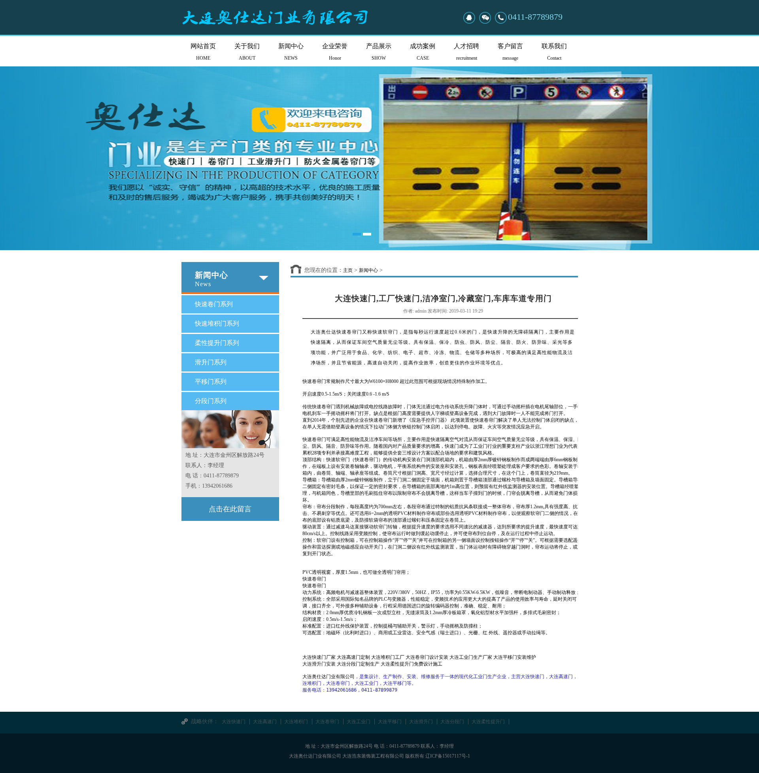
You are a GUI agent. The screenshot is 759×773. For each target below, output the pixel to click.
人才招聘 (466, 52)
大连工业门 (358, 721)
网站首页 (203, 52)
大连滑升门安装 (319, 664)
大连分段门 (452, 721)
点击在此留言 (230, 509)
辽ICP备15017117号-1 (447, 756)
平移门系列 (211, 381)
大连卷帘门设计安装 (427, 657)
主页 (348, 270)
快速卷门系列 (214, 304)
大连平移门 (390, 721)
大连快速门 (233, 721)
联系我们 (554, 52)
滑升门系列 (211, 362)
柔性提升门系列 (217, 342)
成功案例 (422, 52)
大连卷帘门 (327, 721)
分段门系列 (211, 401)
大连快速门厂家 (319, 657)
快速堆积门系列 (217, 323)
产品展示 (378, 52)
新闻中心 (291, 52)
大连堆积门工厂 (387, 657)
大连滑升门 (421, 721)
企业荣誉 (334, 52)
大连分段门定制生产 (358, 664)
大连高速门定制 (353, 657)
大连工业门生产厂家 (470, 657)
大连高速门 (265, 721)
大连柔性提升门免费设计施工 (411, 664)
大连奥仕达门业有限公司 (328, 676)
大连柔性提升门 (488, 721)
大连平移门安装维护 (514, 657)
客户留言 (510, 52)
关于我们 (247, 52)
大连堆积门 (296, 721)
